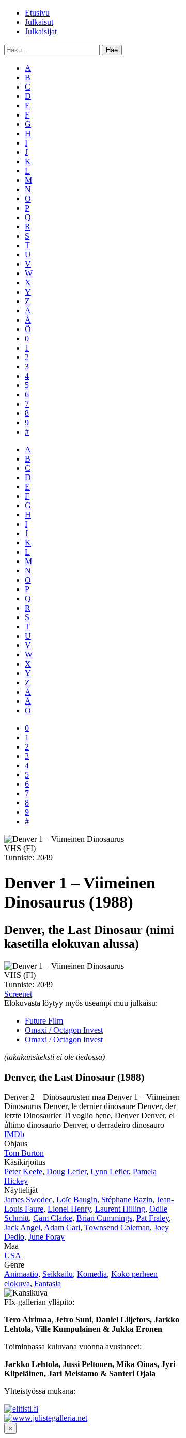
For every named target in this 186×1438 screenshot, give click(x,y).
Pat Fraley (152, 1218)
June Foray (46, 1236)
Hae (112, 50)
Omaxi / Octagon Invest (64, 1030)
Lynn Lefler (109, 1171)
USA (12, 1255)
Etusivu (37, 12)
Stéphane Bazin (126, 1199)
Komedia (92, 1274)
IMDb (14, 1134)
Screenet (18, 993)
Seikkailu (57, 1274)
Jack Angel (22, 1227)
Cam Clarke (52, 1218)
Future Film (44, 1020)
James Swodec (28, 1199)
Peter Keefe (23, 1171)
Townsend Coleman (117, 1227)
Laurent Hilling (120, 1208)
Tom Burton (24, 1152)
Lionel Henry (69, 1208)
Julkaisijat (41, 31)
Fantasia (47, 1283)
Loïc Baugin (76, 1199)
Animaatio (21, 1274)
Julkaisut (39, 22)
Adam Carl (62, 1227)
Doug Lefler (66, 1171)
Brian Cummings (104, 1218)
